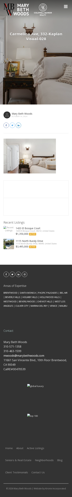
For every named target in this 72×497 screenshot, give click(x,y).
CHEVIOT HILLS (44, 301)
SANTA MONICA (28, 292)
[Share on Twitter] (12, 125)
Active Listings (35, 448)
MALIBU (63, 305)
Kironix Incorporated (55, 488)
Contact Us (38, 472)
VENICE (53, 305)
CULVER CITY (21, 305)
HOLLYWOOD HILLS (50, 297)
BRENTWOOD (10, 292)
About (19, 448)
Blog (60, 460)
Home (9, 448)
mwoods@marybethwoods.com (23, 356)
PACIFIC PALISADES (48, 292)
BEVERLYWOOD (27, 301)
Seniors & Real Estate (18, 460)
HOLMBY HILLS (30, 297)
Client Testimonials (16, 472)
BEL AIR (63, 292)
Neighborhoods (44, 460)
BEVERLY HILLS (12, 297)
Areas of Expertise (14, 286)
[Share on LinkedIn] (18, 125)
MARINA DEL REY (39, 305)
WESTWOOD (10, 301)
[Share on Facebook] (6, 125)
